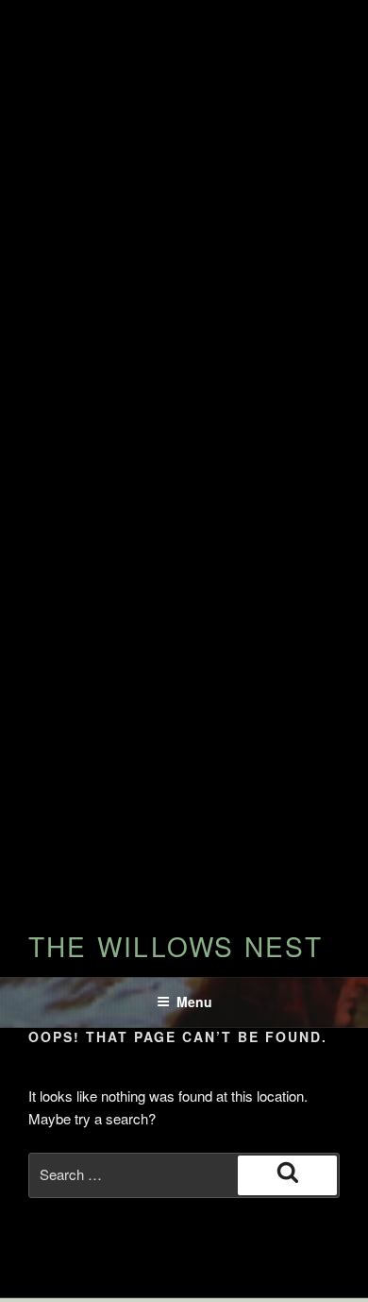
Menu (194, 1001)
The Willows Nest (175, 946)
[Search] (287, 1175)
